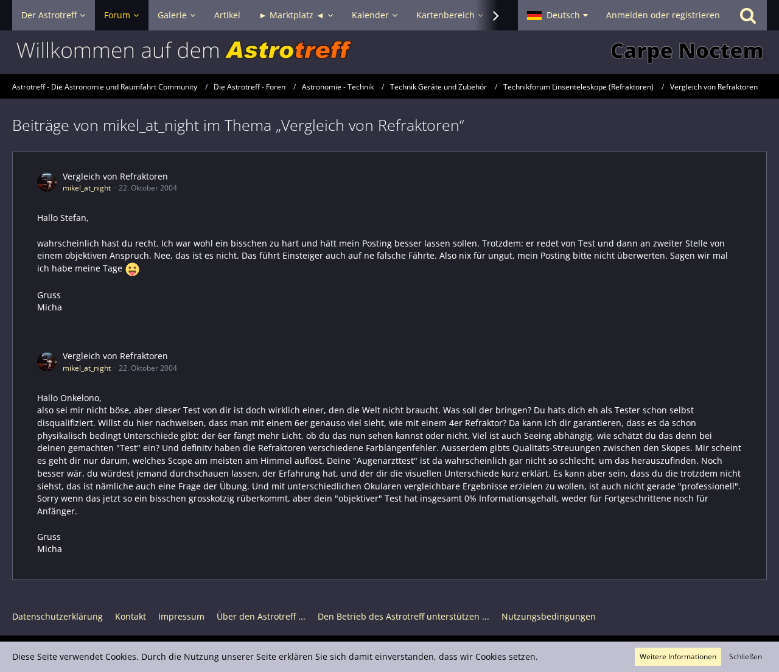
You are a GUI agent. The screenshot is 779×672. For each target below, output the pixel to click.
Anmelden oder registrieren (663, 15)
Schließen (745, 656)
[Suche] (748, 15)
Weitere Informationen (678, 656)
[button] (557, 15)
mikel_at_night (87, 188)
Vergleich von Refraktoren (115, 176)
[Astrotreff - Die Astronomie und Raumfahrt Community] (389, 52)
